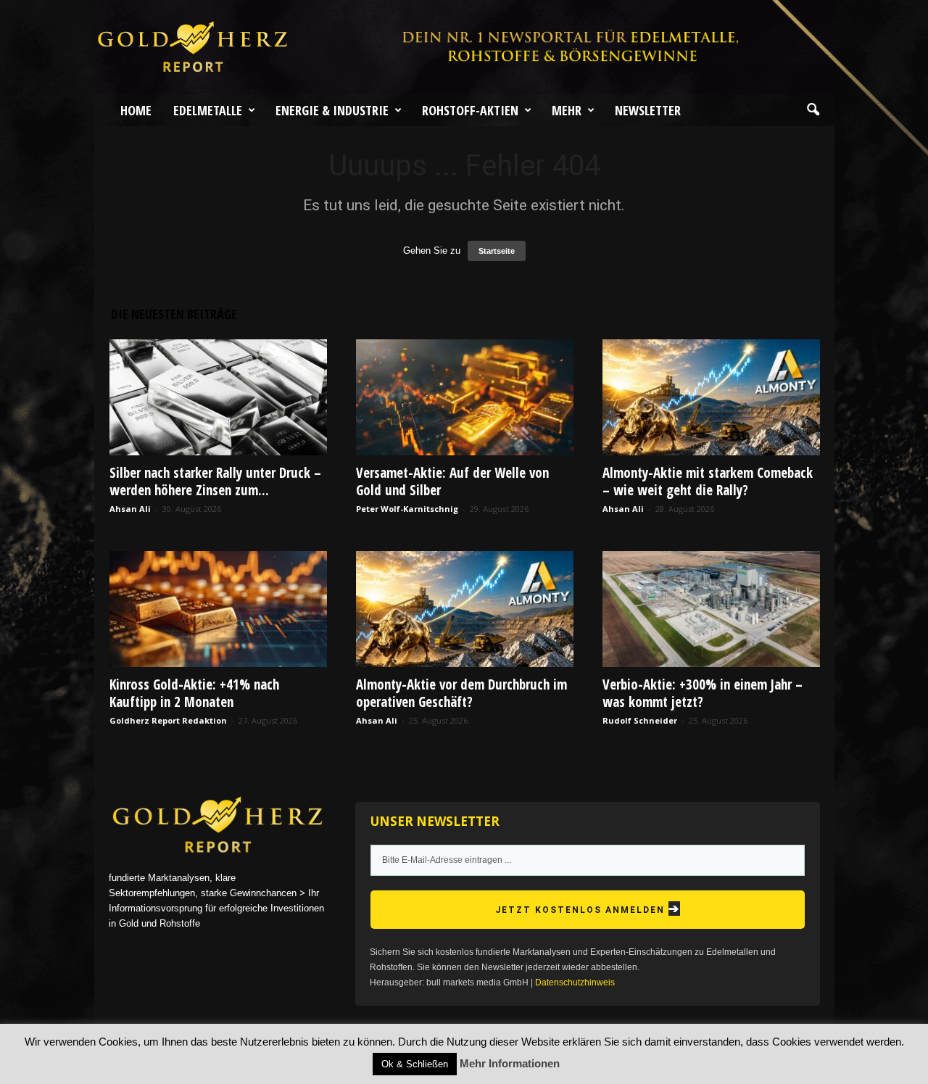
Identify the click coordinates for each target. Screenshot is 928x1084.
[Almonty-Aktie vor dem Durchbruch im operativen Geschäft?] (464, 609)
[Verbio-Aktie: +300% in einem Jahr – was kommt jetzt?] (711, 609)
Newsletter (648, 110)
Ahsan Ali (130, 508)
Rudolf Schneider (639, 720)
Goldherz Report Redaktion (168, 720)
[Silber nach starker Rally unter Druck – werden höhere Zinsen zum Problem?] (218, 397)
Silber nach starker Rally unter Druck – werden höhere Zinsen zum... (215, 481)
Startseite (496, 251)
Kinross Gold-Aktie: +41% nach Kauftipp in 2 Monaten (194, 693)
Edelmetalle (207, 110)
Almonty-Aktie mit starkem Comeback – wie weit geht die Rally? (707, 481)
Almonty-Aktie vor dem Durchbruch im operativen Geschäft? (461, 693)
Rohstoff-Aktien (470, 110)
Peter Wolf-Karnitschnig (407, 508)
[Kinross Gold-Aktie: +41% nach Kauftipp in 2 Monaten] (218, 609)
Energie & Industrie (332, 110)
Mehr (566, 110)
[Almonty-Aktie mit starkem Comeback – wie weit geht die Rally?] (711, 397)
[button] (813, 110)
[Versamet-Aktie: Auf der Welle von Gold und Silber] (464, 397)
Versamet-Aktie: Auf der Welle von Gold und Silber (452, 481)
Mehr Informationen (510, 1063)
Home (136, 110)
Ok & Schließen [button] (414, 1064)
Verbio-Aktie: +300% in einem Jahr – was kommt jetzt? (702, 693)
